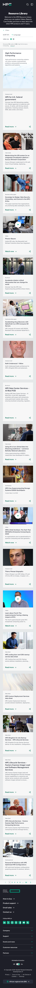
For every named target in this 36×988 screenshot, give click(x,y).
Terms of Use (16, 974)
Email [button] (7, 908)
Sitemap (21, 976)
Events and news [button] (9, 942)
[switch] (18, 964)
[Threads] (16, 922)
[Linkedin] (4, 922)
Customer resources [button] (10, 947)
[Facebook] (19, 922)
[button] (27, 4)
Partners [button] (6, 953)
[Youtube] (23, 922)
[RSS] (27, 922)
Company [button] (6, 930)
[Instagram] (12, 922)
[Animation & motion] (18, 964)
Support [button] (6, 936)
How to (7, 899)
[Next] (30, 882)
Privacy (7, 974)
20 (26, 882)
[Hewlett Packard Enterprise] (7, 4)
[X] (8, 922)
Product (9, 903)
